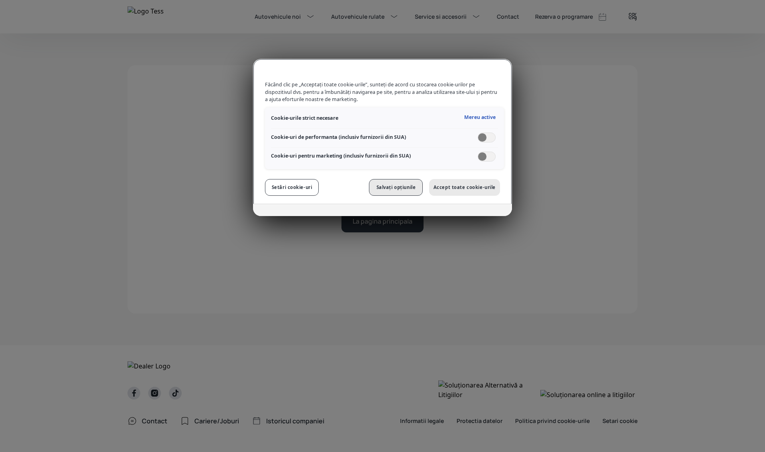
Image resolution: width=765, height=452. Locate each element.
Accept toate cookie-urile (465, 187)
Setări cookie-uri (292, 187)
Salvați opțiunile (396, 187)
